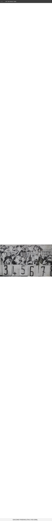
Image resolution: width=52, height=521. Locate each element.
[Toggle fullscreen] (44, 1)
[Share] (47, 1)
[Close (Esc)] (50, 1)
